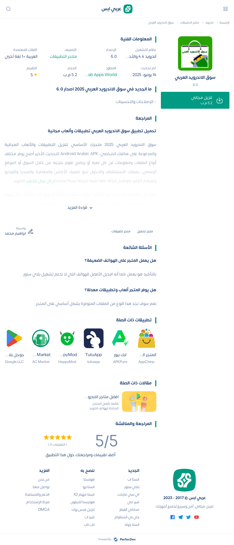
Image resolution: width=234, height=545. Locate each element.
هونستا (89, 479)
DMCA (44, 510)
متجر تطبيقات (121, 231)
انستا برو (89, 487)
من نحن (44, 479)
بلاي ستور (131, 487)
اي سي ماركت (128, 494)
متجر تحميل (145, 231)
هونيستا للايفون (82, 502)
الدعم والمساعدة (37, 494)
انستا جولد (131, 525)
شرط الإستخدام (38, 502)
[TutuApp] (94, 338)
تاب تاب (89, 525)
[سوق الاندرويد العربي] (195, 53)
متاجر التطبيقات (63, 56)
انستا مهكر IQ (84, 494)
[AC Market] (41, 338)
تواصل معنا (41, 487)
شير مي (133, 502)
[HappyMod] (67, 338)
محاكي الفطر (129, 510)
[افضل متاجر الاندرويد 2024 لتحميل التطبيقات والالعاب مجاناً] (139, 401)
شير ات (90, 517)
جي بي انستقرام (127, 517)
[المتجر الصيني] (146, 338)
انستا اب (133, 479)
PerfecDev (128, 539)
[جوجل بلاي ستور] (14, 338)
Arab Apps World (100, 74)
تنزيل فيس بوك (83, 510)
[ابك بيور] (120, 338)
